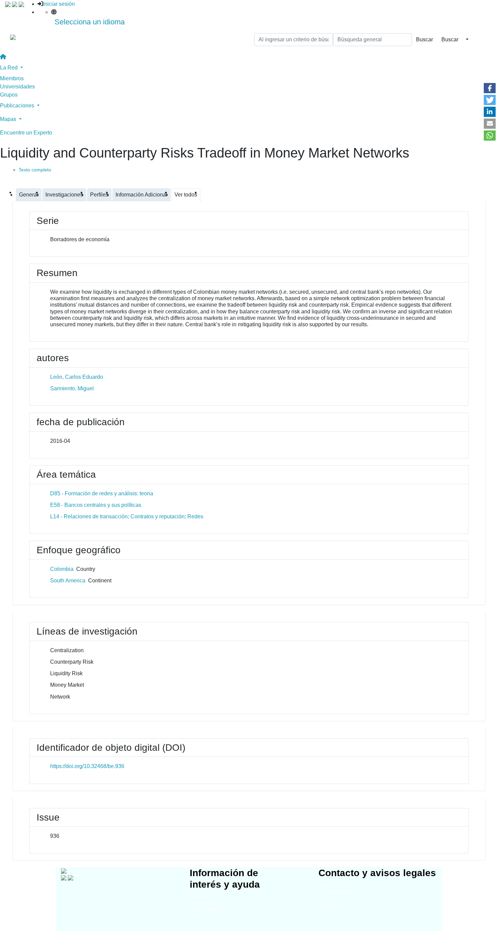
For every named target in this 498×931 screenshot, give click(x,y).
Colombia (62, 569)
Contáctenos (330, 905)
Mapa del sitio (332, 884)
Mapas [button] (9, 119)
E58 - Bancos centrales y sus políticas (95, 505)
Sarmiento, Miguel (72, 388)
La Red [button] (9, 67)
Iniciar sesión (59, 4)
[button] (490, 88)
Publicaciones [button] (18, 105)
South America (67, 580)
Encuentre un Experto (26, 133)
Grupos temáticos (207, 909)
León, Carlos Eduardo (76, 377)
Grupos (9, 95)
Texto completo (35, 169)
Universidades (17, 86)
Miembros (12, 78)
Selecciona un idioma (90, 22)
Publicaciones (203, 916)
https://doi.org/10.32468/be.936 (87, 766)
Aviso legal (329, 898)
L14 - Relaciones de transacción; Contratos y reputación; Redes (126, 516)
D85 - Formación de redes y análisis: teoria (101, 493)
